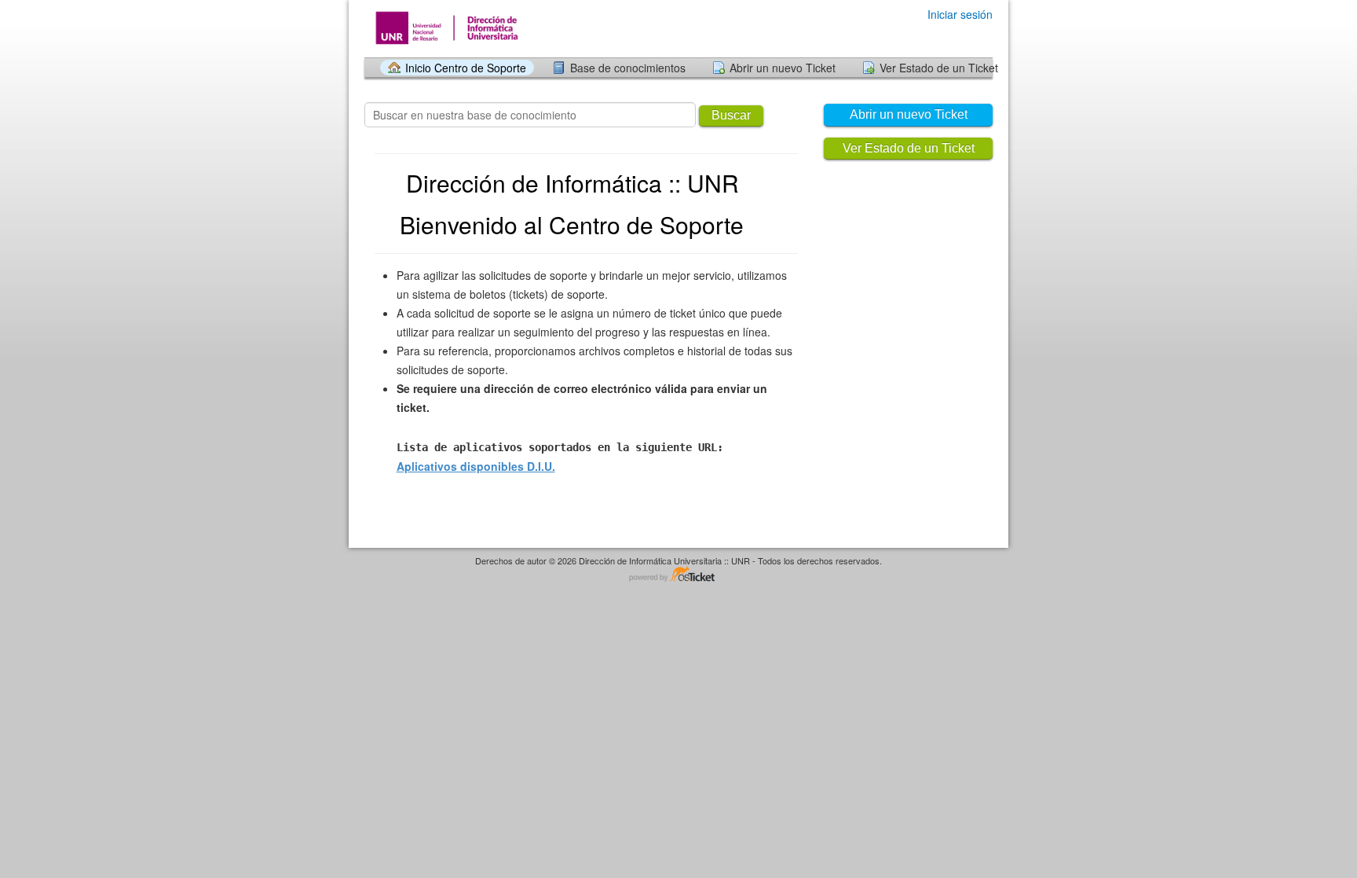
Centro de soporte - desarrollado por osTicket (678, 575)
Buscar (731, 115)
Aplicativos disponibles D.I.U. (476, 466)
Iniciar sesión (960, 14)
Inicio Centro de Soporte (465, 67)
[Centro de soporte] (454, 28)
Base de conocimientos (628, 67)
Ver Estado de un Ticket (939, 67)
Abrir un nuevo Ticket (783, 67)
